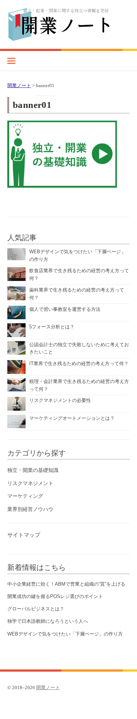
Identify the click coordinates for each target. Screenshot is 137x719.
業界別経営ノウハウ (30, 509)
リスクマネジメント (30, 483)
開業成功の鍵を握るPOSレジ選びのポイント (55, 596)
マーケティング (25, 496)
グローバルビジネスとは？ (35, 608)
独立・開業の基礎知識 (32, 470)
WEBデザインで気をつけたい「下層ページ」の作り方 (65, 634)
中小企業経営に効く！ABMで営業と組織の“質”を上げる (66, 584)
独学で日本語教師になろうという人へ (47, 621)
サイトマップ (23, 535)
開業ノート (48, 687)
